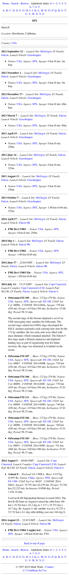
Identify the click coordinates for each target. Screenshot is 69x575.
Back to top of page (34, 543)
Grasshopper (34, 55)
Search (14, 3)
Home (6, 3)
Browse (25, 3)
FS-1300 (12, 481)
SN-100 (47, 301)
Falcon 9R (24, 222)
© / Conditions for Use (35, 570)
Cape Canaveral (57, 284)
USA (14, 43)
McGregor (45, 51)
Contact (49, 566)
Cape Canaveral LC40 (33, 288)
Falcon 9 (53, 291)
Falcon (4, 55)
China (31, 477)
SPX (34, 61)
